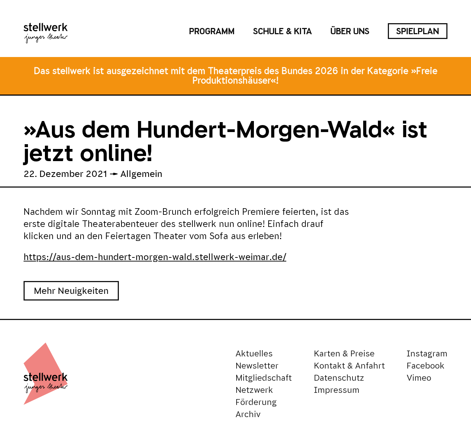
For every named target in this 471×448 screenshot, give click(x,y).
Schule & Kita (282, 31)
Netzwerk (254, 390)
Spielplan (417, 31)
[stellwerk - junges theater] (46, 31)
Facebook (426, 365)
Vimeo (419, 378)
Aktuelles (254, 353)
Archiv (248, 414)
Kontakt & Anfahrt (349, 365)
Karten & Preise (344, 353)
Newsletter (257, 365)
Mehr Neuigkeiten (71, 291)
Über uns (349, 31)
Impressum (337, 390)
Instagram (427, 353)
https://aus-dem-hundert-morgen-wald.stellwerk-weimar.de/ (155, 257)
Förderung (256, 402)
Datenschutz (339, 378)
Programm (212, 31)
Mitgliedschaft (264, 378)
